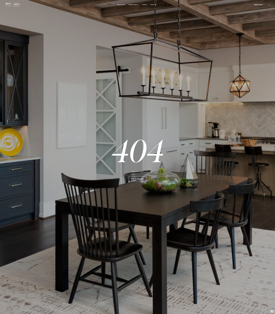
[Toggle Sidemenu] (269, 4)
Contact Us (153, 4)
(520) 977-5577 (258, 4)
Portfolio (145, 4)
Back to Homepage (137, 179)
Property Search (133, 4)
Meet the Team (121, 4)
